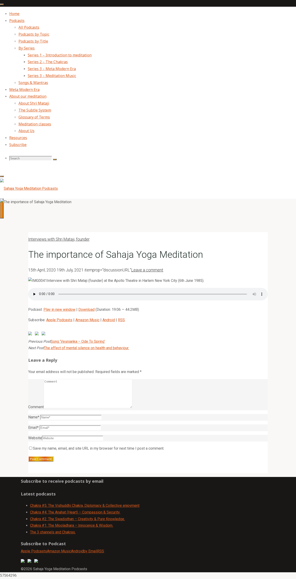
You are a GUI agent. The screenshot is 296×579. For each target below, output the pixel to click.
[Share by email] (44, 334)
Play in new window (59, 309)
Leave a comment (147, 270)
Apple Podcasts (59, 320)
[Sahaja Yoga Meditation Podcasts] (29, 188)
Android (108, 320)
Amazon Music (87, 320)
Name (33, 417)
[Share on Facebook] (31, 334)
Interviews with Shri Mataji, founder (58, 239)
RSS (121, 320)
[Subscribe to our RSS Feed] (37, 562)
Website (35, 438)
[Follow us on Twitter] (30, 562)
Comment (36, 407)
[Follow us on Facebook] (23, 562)
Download (86, 309)
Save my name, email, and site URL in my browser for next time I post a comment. (98, 448)
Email (33, 427)
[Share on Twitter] (37, 334)
